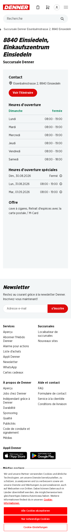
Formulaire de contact (52, 393)
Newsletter (10, 362)
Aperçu (7, 332)
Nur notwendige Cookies (35, 519)
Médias (7, 437)
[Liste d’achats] (37, 7)
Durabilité (9, 407)
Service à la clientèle (51, 398)
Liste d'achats (12, 351)
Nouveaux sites (48, 341)
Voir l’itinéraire (23, 92)
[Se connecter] (57, 7)
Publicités (9, 423)
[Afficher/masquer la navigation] (65, 7)
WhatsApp (10, 367)
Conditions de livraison (52, 404)
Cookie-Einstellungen (35, 527)
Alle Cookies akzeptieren (35, 511)
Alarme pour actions (16, 346)
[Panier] (47, 7)
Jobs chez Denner (14, 393)
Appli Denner (11, 356)
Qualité (7, 418)
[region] (35, 500)
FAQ (40, 388)
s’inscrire (57, 308)
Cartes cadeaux (13, 372)
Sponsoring (10, 413)
